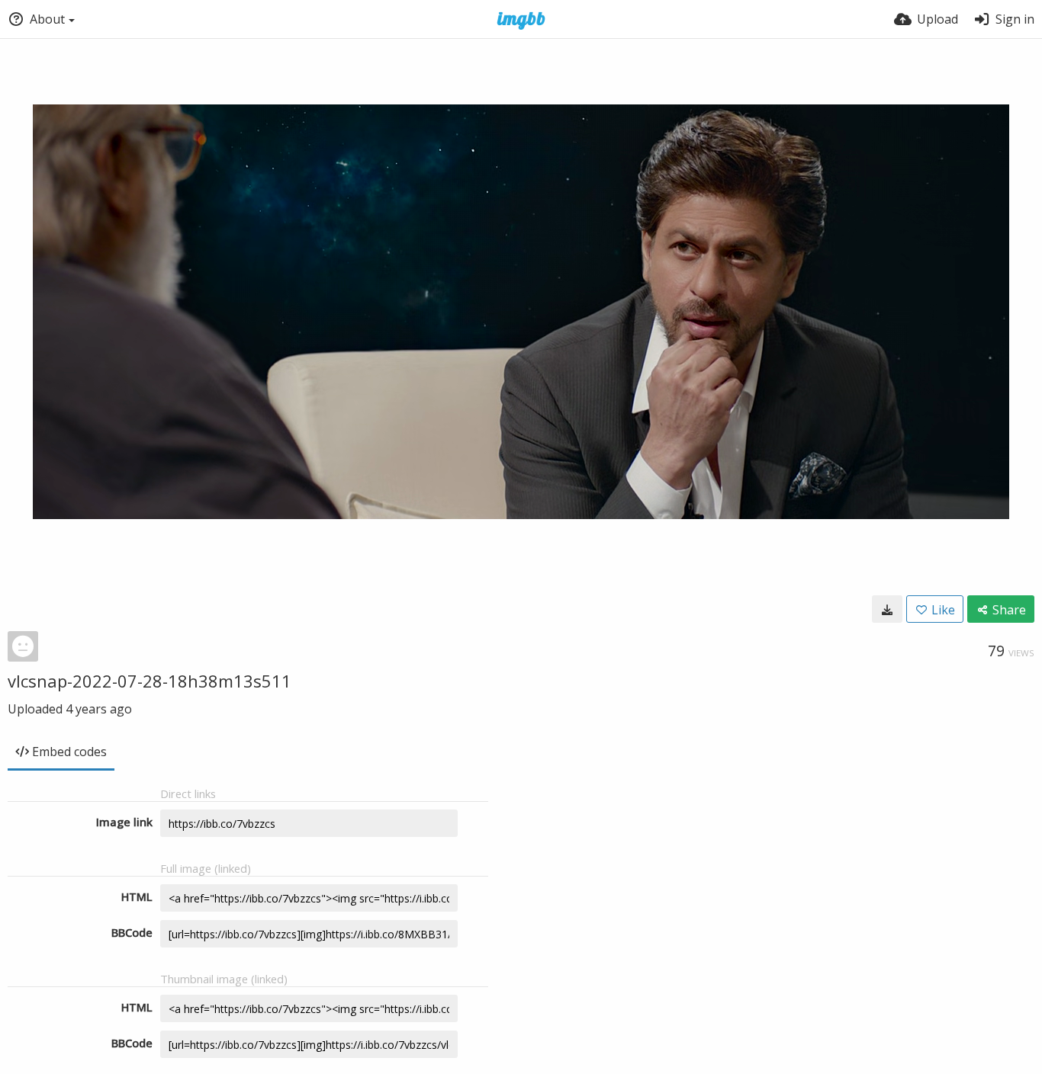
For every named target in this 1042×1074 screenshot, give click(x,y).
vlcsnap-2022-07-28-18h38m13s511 (149, 680)
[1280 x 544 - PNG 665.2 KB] (887, 609)
